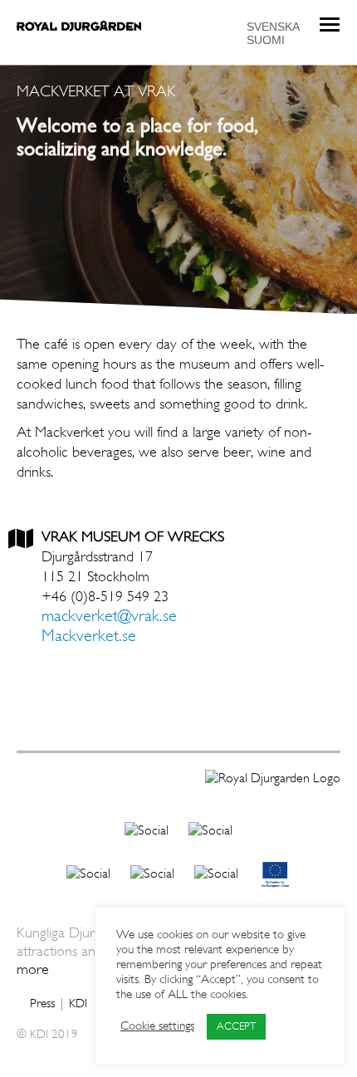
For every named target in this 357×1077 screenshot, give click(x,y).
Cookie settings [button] (157, 1027)
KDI (78, 1004)
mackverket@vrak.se (109, 617)
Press (42, 1004)
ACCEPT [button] (236, 1026)
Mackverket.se (89, 637)
